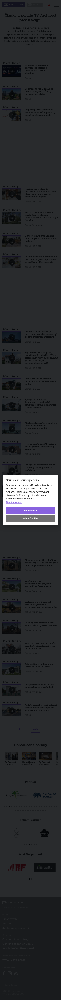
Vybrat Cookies (30, 518)
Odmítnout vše (14, 502)
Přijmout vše (30, 510)
